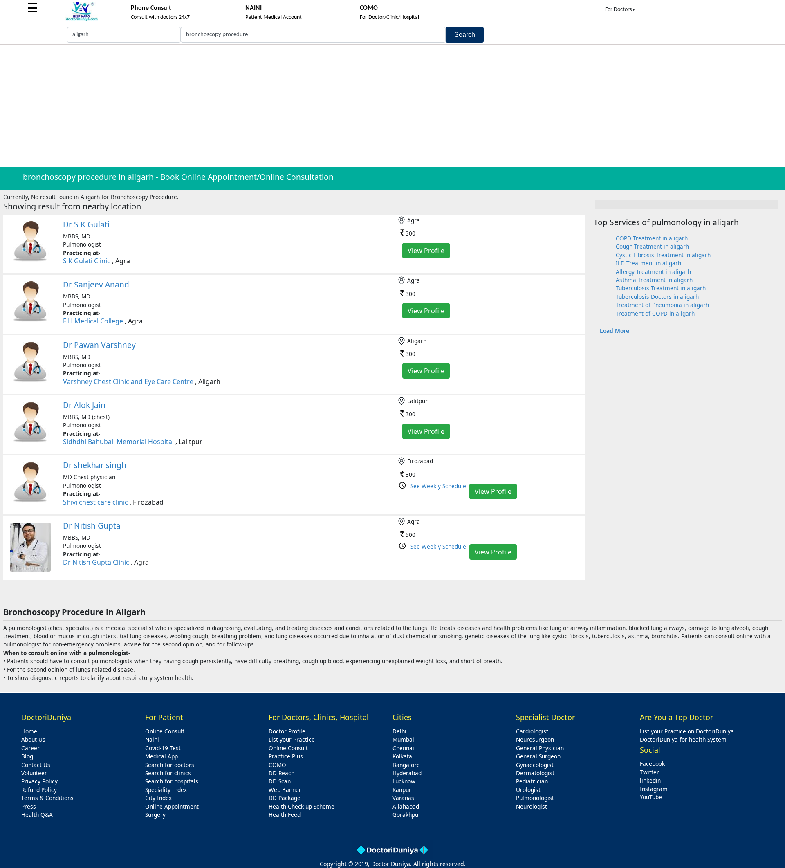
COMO (277, 765)
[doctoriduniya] (81, 19)
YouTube (651, 797)
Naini (152, 739)
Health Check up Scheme (301, 806)
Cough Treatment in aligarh (652, 246)
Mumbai (403, 739)
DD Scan (280, 781)
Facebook (652, 763)
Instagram (654, 789)
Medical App (161, 756)
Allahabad (405, 806)
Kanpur (401, 790)
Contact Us (35, 765)
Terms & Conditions (47, 798)
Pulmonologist (535, 798)
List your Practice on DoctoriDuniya (687, 731)
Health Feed (285, 815)
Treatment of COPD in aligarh (655, 313)
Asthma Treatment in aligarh (654, 280)
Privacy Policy (39, 781)
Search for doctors (169, 765)
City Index (158, 798)
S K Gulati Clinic (86, 260)
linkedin (650, 780)
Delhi (399, 731)
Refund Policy (39, 790)
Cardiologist (532, 731)
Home (29, 731)
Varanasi (404, 798)
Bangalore (406, 765)
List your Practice (292, 739)
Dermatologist (535, 773)
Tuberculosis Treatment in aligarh (661, 288)
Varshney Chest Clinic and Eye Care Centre (128, 381)
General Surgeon (538, 756)
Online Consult (164, 731)
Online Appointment (172, 806)
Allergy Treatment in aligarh (653, 272)
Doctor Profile (287, 731)
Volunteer (34, 773)
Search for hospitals (171, 781)
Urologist (528, 790)
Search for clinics (168, 773)
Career (30, 748)
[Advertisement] (392, 106)
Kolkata (402, 756)
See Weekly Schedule (438, 486)
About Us (33, 739)
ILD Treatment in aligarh (648, 263)
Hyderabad (407, 773)
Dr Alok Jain (84, 404)
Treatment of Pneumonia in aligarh (662, 305)
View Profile (426, 250)
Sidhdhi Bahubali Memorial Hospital (118, 441)
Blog (27, 756)
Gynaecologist (535, 765)
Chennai (403, 748)
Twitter (649, 772)
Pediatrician (532, 781)
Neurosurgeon (535, 739)
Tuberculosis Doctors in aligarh (657, 297)
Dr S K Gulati (86, 224)
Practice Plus (286, 756)
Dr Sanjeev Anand (96, 284)
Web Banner (285, 790)
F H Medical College (93, 320)
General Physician (540, 748)
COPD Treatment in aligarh (652, 238)
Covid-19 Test (163, 748)
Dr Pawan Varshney (99, 344)
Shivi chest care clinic (95, 502)
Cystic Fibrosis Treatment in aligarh (663, 255)
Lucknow (403, 781)
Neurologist (531, 806)
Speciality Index (166, 790)
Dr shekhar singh (94, 465)
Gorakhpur (406, 815)
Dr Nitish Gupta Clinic (96, 562)
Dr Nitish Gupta (92, 525)
